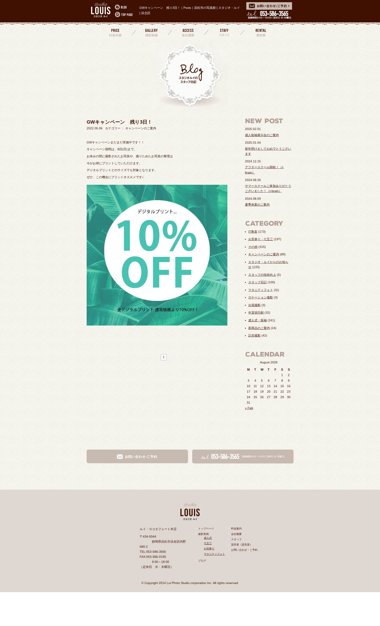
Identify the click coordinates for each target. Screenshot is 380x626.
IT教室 (252, 231)
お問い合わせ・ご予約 (244, 550)
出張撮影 (254, 305)
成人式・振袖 (257, 320)
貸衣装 (260, 32)
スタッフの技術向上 (262, 274)
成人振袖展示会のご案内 (262, 135)
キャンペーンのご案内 (263, 254)
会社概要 (188, 32)
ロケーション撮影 (260, 297)
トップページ (206, 528)
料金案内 (115, 32)
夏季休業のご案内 (257, 204)
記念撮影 (254, 335)
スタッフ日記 (257, 282)
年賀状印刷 (256, 312)
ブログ (202, 560)
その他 (253, 247)
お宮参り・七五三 (260, 239)
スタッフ (224, 32)
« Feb (249, 408)
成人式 (208, 538)
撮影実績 (151, 32)
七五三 (208, 543)
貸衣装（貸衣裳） (241, 544)
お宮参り (209, 548)
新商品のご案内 (259, 328)
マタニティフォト (260, 290)
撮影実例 (203, 534)
